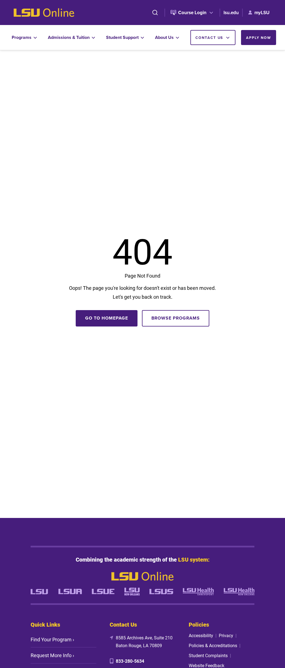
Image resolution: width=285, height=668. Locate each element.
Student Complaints (208, 655)
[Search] (155, 12)
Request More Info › (52, 655)
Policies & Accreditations (213, 645)
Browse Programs (175, 318)
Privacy (226, 635)
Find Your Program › (52, 639)
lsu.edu (231, 12)
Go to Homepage (106, 318)
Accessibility (201, 635)
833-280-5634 (130, 661)
